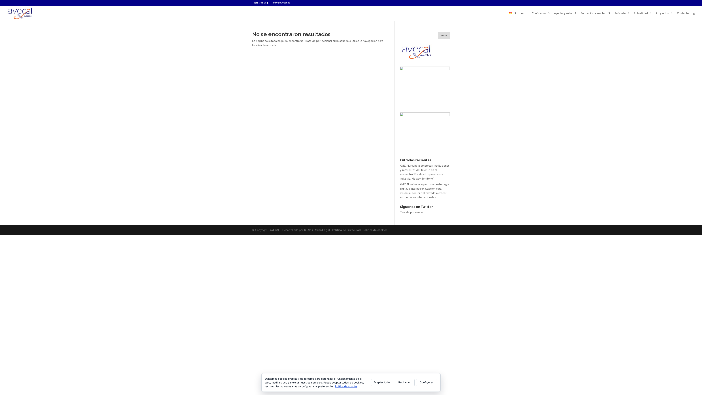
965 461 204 (261, 2)
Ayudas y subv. (563, 13)
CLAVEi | (309, 230)
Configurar (426, 382)
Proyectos (662, 13)
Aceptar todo (381, 382)
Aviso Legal (322, 230)
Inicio (523, 13)
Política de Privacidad (346, 230)
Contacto (683, 13)
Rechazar (404, 382)
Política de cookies (375, 230)
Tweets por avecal (411, 212)
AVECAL (275, 230)
